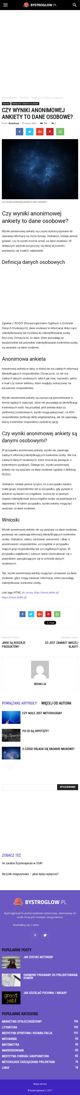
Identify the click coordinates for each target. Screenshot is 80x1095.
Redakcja (14, 123)
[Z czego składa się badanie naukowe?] (11, 753)
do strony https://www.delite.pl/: (40, 592)
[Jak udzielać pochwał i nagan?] (11, 997)
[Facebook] (35, 935)
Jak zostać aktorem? (38, 957)
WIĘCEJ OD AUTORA (56, 703)
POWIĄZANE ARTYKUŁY (19, 703)
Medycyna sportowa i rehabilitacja (27, 1033)
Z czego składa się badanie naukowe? (48, 749)
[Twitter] (45, 935)
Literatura (9, 1027)
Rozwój (6, 103)
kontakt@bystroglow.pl (53, 925)
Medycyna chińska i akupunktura (25, 1056)
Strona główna (9, 97)
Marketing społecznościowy (22, 1021)
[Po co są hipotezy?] (11, 735)
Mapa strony (40, 1084)
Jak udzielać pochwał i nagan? (45, 993)
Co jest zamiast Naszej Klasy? (61, 644)
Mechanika (9, 1039)
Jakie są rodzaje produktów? (13, 644)
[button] (75, 5)
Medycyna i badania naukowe (25, 103)
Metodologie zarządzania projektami (28, 1062)
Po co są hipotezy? (35, 731)
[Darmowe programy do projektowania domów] (11, 980)
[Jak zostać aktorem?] (11, 962)
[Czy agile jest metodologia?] (11, 717)
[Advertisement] (40, 52)
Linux (5, 1067)
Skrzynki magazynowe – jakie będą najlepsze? (30, 874)
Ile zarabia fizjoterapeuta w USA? (22, 863)
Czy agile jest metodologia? (42, 713)
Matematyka (10, 1044)
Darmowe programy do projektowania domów (50, 976)
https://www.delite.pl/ (14, 597)
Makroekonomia (13, 1050)
